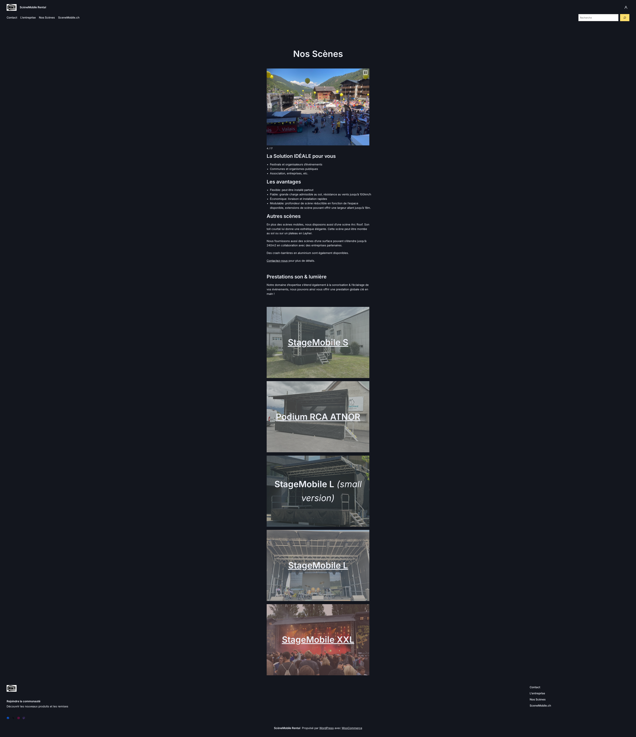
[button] (269, 105)
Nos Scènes (47, 17)
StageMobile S (318, 342)
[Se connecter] (625, 7)
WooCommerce (352, 728)
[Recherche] (624, 17)
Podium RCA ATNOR (318, 416)
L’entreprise (28, 17)
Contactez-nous (277, 260)
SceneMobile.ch (69, 17)
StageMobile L (318, 565)
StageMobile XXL (318, 639)
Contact (12, 17)
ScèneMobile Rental (33, 7)
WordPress (326, 728)
